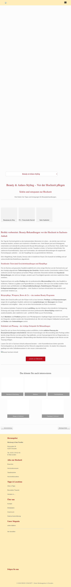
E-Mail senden (11, 454)
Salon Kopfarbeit (44, 220)
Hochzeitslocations (13, 476)
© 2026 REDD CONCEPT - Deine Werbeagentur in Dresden (35, 583)
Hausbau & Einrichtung (12, 394)
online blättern (11, 525)
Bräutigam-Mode (64, 428)
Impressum (10, 512)
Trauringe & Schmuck (53, 416)
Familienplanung (58, 394)
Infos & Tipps (11, 486)
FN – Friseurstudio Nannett (27, 220)
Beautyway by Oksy (9, 220)
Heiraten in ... (11, 494)
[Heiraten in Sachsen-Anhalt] (6, 2)
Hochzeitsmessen (12, 468)
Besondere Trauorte (13, 490)
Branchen (10, 464)
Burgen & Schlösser (18, 416)
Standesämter (11, 472)
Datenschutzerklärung (14, 516)
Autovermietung (7, 428)
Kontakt (9, 503)
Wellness (35, 394)
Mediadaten (10, 508)
